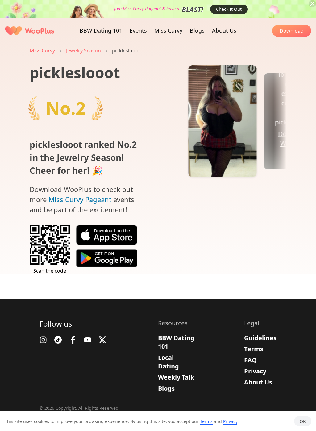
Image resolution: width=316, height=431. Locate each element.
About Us (258, 382)
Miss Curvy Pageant (79, 199)
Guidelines (260, 338)
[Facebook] (73, 340)
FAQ (250, 360)
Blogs (166, 388)
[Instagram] (43, 340)
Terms (253, 349)
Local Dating (168, 361)
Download (292, 30)
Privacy (255, 371)
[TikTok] (58, 340)
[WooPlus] (29, 30)
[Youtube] (87, 340)
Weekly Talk (176, 377)
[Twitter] (102, 340)
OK (303, 421)
